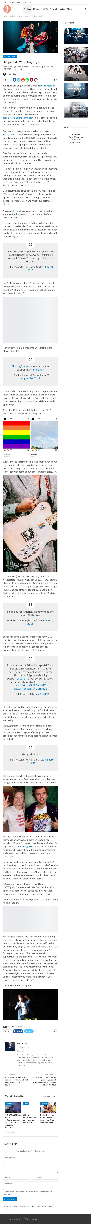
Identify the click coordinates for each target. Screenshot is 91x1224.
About (19, 2)
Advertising (76, 134)
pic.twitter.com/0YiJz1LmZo (30, 688)
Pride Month (47, 85)
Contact (12, 2)
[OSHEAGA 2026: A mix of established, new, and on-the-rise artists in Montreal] (13, 1107)
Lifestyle (61, 9)
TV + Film (50, 9)
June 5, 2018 (41, 694)
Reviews (9, 1103)
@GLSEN (22, 678)
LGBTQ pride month (23, 1027)
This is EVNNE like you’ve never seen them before (76, 70)
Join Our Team (27, 2)
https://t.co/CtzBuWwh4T (30, 685)
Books (38, 9)
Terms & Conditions (76, 137)
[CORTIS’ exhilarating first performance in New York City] (30, 1107)
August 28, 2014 (30, 378)
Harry (6, 134)
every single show (26, 846)
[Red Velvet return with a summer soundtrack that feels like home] (48, 1107)
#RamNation (36, 369)
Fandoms (7, 57)
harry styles (11, 1027)
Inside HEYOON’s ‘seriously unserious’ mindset (76, 106)
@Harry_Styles (19, 366)
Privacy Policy (76, 140)
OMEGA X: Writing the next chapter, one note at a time (76, 51)
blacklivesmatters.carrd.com (18, 117)
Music (28, 9)
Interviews (76, 29)
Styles (16, 210)
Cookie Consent (76, 142)
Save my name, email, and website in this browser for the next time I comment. (28, 1193)
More (69, 9)
